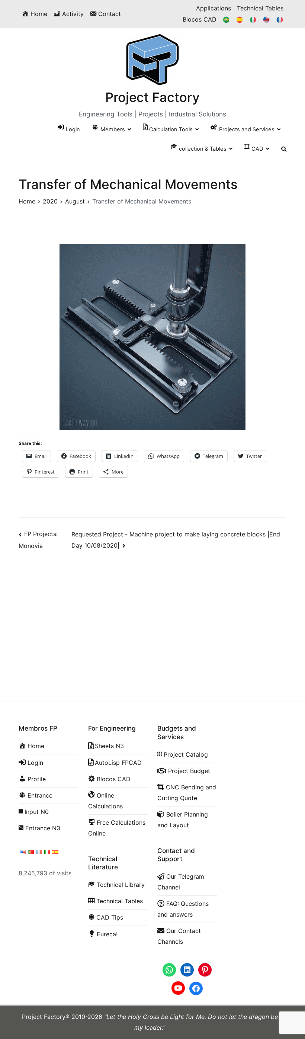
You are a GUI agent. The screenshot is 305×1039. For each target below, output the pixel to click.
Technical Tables (260, 8)
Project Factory (152, 97)
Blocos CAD (199, 19)
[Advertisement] (152, 617)
